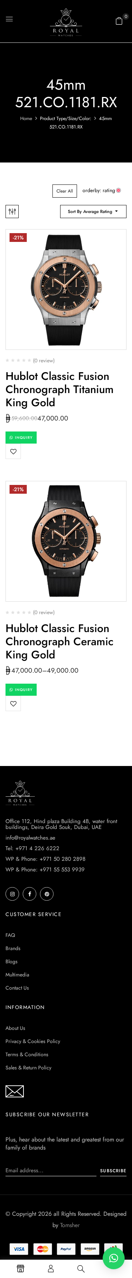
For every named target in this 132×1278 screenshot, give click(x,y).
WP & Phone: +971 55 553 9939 (45, 870)
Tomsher (70, 1225)
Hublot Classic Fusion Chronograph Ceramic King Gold (60, 641)
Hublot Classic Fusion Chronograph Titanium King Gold (60, 389)
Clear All (64, 191)
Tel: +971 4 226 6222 (32, 848)
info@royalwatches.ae (30, 838)
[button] (119, 21)
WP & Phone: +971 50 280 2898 (45, 859)
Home (26, 118)
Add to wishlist (13, 451)
